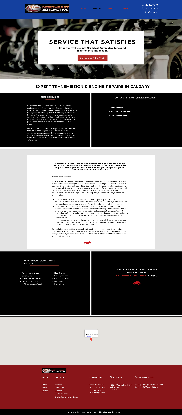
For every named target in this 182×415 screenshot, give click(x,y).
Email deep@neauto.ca (98, 393)
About (44, 388)
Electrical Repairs (62, 394)
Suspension (59, 391)
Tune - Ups (59, 388)
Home (44, 384)
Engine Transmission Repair (66, 397)
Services (58, 384)
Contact (45, 391)
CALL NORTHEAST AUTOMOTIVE (131, 275)
